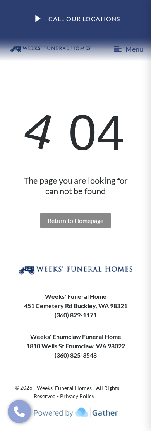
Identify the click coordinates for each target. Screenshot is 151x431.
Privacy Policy (77, 396)
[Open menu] (127, 49)
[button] (19, 411)
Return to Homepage (75, 220)
